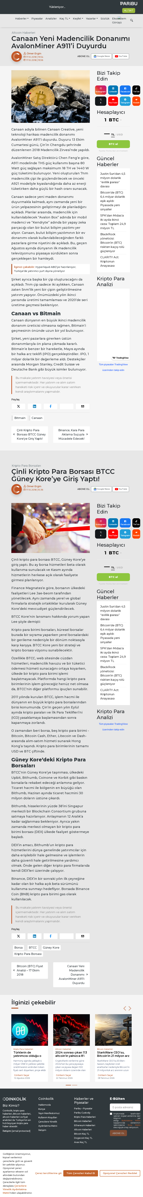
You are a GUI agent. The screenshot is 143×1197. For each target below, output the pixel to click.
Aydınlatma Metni (131, 1120)
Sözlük (105, 18)
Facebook (125, 92)
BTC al (113, 144)
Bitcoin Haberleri (83, 1121)
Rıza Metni (134, 1125)
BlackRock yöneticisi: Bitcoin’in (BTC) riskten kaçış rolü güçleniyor (112, 243)
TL (113, 134)
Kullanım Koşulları (47, 1117)
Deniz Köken (104, 1075)
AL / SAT (128, 10)
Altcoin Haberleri (23, 32)
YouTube (113, 103)
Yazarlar (91, 18)
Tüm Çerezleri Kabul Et (80, 1173)
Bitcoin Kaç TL (81, 1133)
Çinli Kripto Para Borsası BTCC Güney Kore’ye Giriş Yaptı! (31, 434)
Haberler (21, 18)
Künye (41, 1109)
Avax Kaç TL (80, 1142)
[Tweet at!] (18, 406)
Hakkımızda (44, 1104)
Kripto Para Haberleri (85, 1117)
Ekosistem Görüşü (119, 20)
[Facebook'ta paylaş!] (51, 406)
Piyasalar (37, 18)
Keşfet (77, 18)
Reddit (136, 103)
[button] (124, 1008)
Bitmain (19, 418)
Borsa (18, 947)
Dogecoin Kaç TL (83, 1138)
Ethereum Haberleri (84, 1125)
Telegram (125, 103)
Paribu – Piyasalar (83, 1108)
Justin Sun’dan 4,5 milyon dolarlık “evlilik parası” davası (112, 180)
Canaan (37, 418)
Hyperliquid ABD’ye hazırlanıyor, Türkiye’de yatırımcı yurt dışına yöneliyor (45, 269)
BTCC (33, 947)
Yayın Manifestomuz (49, 1113)
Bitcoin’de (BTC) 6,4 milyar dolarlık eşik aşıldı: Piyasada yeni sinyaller (112, 201)
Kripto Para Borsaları (26, 465)
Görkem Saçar (21, 1075)
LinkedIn (113, 92)
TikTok (136, 92)
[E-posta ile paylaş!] (83, 406)
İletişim (42, 1130)
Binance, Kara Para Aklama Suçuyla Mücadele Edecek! (71, 434)
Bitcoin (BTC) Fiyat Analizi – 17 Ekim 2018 (30, 970)
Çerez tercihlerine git (48, 1173)
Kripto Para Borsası (28, 954)
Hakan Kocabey (64, 1075)
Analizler (51, 18)
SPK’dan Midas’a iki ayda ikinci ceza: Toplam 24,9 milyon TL (113, 222)
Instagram (101, 92)
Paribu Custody (82, 1112)
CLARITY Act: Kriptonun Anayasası (109, 261)
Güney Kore (51, 947)
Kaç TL (63, 18)
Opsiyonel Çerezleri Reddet (120, 1173)
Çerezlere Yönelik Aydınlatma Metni (15, 1189)
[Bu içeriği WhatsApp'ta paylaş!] (67, 406)
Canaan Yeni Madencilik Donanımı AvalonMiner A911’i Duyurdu (71, 975)
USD (120, 134)
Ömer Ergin (33, 53)
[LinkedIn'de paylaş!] (35, 406)
